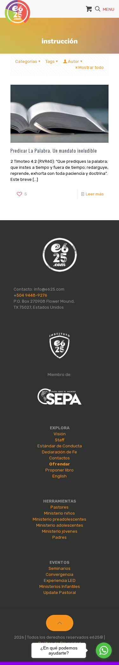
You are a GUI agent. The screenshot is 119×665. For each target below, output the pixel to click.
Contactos (59, 458)
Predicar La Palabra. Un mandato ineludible (53, 150)
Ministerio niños (59, 513)
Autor (73, 61)
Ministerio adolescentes (59, 525)
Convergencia (59, 574)
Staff (59, 440)
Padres (59, 537)
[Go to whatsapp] (104, 650)
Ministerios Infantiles (59, 586)
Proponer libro (59, 470)
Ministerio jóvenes (59, 531)
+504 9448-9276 (30, 295)
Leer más (95, 194)
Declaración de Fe (59, 452)
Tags (50, 61)
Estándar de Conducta (59, 446)
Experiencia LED (60, 580)
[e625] (17, 8)
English (59, 476)
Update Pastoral (59, 592)
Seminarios (59, 568)
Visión (60, 433)
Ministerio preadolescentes (59, 519)
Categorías (26, 61)
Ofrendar (59, 464)
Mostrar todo (91, 67)
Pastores (59, 507)
